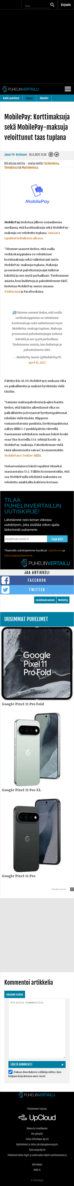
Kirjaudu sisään (14, 994)
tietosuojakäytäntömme (18, 555)
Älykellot (44, 98)
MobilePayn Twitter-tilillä (22, 455)
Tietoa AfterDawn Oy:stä (37, 1139)
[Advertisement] (37, 46)
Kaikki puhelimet (11, 98)
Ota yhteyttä (37, 1133)
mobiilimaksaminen (45, 600)
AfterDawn (37, 1164)
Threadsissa (11, 167)
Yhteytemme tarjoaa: (37, 1108)
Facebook (37, 580)
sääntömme (55, 550)
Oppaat (29, 98)
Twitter (37, 589)
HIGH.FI (37, 1169)
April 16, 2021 (37, 362)
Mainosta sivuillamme (37, 1128)
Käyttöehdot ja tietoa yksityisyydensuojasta (37, 1144)
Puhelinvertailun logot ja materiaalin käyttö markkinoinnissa (37, 1155)
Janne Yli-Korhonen (15, 154)
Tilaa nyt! (57, 539)
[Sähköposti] (51, 155)
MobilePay (63, 600)
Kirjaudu (66, 5)
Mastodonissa (30, 167)
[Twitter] (57, 155)
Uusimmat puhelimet (26, 619)
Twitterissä (12, 291)
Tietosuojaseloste (37, 1149)
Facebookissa (51, 163)
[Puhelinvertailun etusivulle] (37, 1095)
